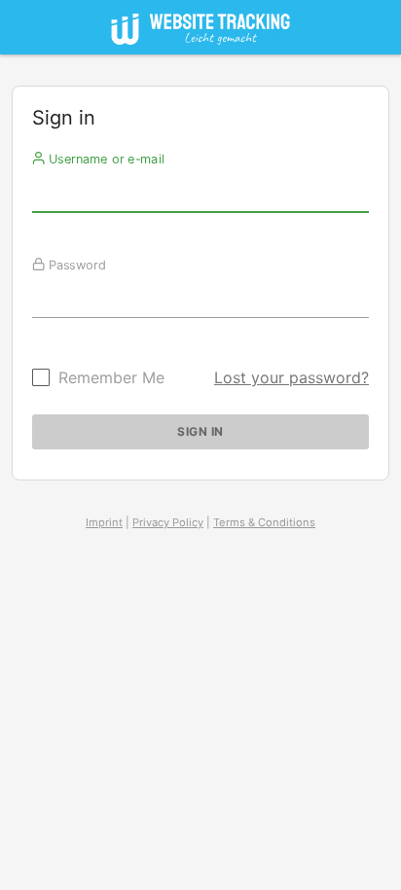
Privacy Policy (167, 522)
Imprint (104, 522)
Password (75, 264)
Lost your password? (291, 377)
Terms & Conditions (264, 522)
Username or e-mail (104, 158)
